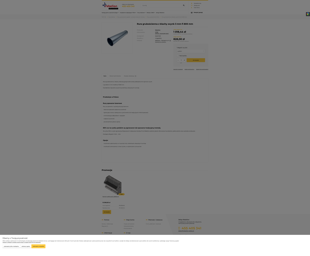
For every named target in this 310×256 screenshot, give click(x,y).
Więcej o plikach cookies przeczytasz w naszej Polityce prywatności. (22, 242)
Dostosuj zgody (26, 246)
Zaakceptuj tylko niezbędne (11, 246)
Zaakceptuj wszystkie (38, 246)
